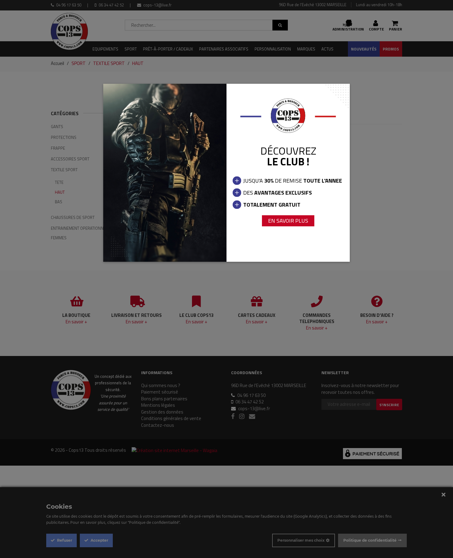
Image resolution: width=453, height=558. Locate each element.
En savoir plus (288, 220)
